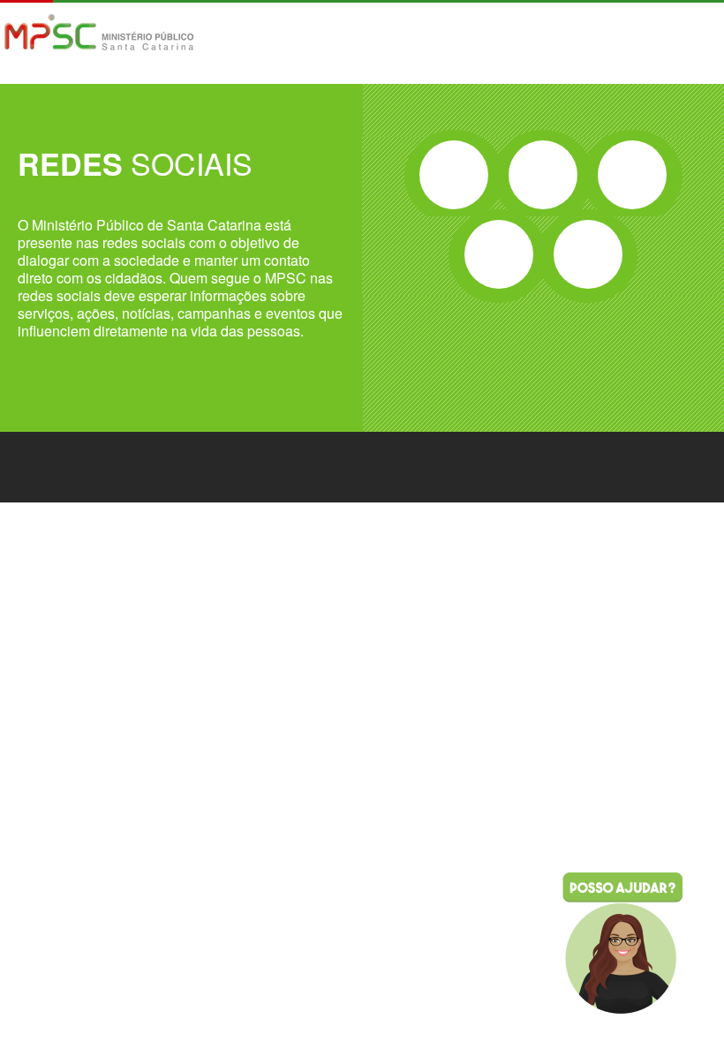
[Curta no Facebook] (453, 174)
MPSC (99, 34)
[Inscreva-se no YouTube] (498, 254)
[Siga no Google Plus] (632, 174)
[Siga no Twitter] (543, 174)
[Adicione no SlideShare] (588, 254)
